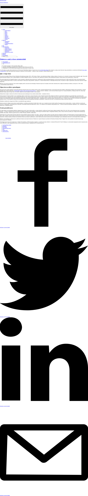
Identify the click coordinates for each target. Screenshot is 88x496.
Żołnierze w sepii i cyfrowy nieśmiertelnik (13, 59)
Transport (6, 42)
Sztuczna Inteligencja (4, 2)
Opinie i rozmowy (8, 48)
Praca (6, 31)
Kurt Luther (4, 127)
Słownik (4, 54)
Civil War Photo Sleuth (44, 70)
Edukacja (6, 35)
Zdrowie (6, 37)
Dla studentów (5, 55)
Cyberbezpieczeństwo (9, 43)
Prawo (6, 33)
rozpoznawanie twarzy (6, 128)
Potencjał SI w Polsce (9, 52)
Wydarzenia (7, 47)
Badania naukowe (8, 49)
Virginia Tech (5, 130)
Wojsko (6, 44)
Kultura (6, 39)
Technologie (7, 41)
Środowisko (7, 38)
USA (3, 129)
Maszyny (4, 40)
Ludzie (3, 29)
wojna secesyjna (5, 131)
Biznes (6, 32)
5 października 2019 (6, 62)
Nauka (6, 34)
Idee (3, 45)
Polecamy (4, 53)
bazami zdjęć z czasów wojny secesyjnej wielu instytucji (25, 90)
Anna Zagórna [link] (5, 61)
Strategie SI (7, 51)
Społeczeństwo (7, 30)
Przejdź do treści (3, 0)
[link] (2, 138)
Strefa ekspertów (5, 46)
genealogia (4, 126)
